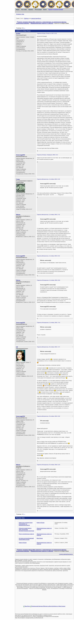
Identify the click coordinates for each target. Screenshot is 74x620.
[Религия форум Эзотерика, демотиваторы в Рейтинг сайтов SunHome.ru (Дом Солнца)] (47, 606)
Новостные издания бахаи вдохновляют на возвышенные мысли (25, 524)
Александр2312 (20, 155)
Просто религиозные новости (26, 534)
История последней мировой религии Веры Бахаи (26, 539)
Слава (18, 179)
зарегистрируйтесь (36, 18)
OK (17, 347)
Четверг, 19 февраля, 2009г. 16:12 (50, 154)
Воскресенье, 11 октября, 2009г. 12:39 (51, 179)
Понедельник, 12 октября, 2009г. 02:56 (51, 280)
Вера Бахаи (40, 538)
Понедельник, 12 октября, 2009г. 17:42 (51, 322)
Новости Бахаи (40, 522)
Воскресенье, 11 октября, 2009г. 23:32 (51, 255)
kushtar (18, 33)
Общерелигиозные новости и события (42, 23)
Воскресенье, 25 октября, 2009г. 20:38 (51, 416)
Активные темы (20, 14)
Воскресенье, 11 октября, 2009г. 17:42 (51, 214)
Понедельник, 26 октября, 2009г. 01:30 (51, 464)
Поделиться (40, 33)
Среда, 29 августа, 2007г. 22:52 (50, 33)
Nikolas (18, 214)
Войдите (26, 18)
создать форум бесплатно (66, 554)
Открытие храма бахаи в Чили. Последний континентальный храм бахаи (26, 529)
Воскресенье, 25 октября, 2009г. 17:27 (51, 346)
